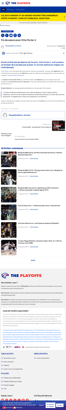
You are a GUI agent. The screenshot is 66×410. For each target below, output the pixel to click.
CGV (5, 389)
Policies (5, 373)
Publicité (6, 365)
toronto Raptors (14, 109)
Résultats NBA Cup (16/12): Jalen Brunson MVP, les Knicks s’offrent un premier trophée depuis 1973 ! (38, 189)
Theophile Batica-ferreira (13, 46)
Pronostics (10, 10)
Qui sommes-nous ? (10, 358)
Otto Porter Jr (5, 71)
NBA (3, 10)
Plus (33, 260)
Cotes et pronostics (43, 358)
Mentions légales (9, 385)
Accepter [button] (59, 405)
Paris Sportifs (20, 10)
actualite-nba (7, 31)
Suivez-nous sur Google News (13, 369)
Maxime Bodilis (34, 158)
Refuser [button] (41, 405)
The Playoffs (7, 354)
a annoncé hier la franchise (15, 75)
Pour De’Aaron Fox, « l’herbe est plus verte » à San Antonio (39, 206)
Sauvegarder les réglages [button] (50, 405)
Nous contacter (9, 362)
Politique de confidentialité (12, 378)
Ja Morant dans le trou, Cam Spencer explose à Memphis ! (38, 223)
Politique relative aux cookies (13, 381)
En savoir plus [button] (31, 405)
